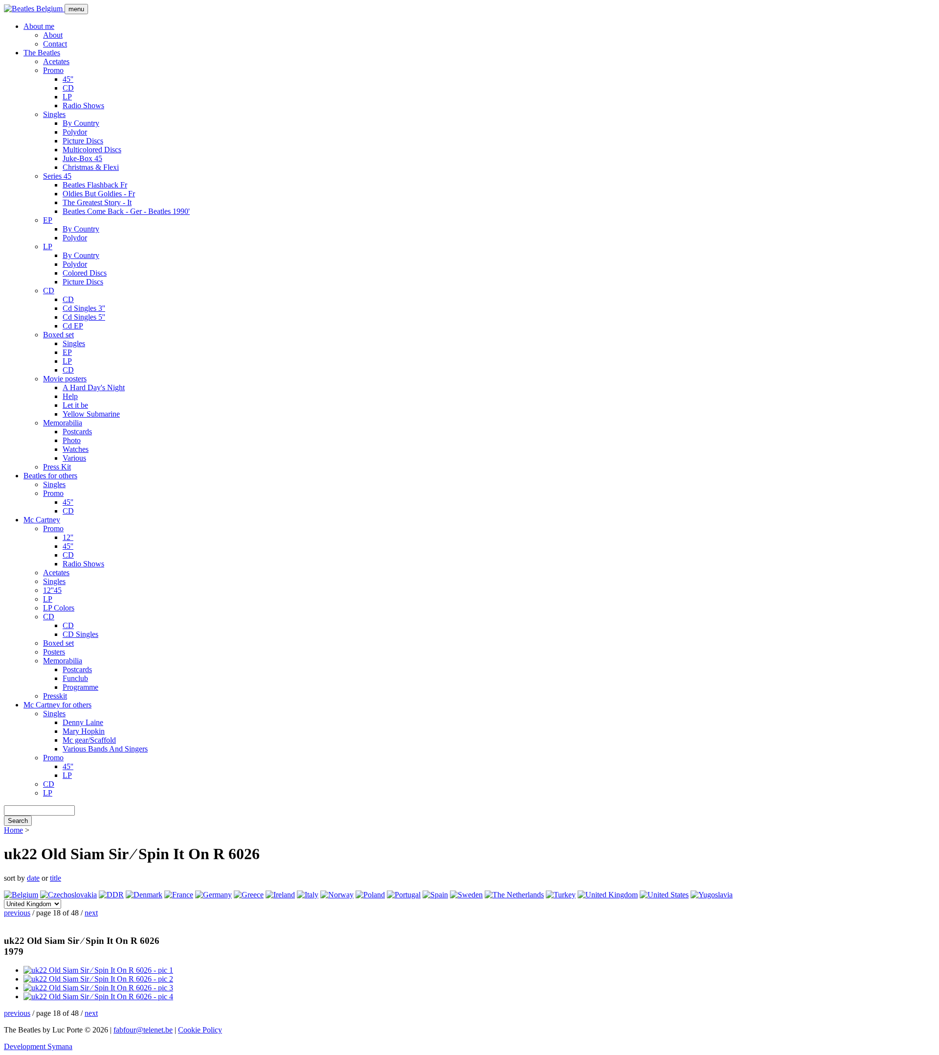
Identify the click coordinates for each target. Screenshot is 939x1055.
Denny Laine (83, 722)
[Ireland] (280, 895)
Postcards (77, 431)
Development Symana (38, 1046)
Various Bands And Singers (105, 749)
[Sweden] (466, 895)
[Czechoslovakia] (68, 895)
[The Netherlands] (514, 895)
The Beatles (41, 52)
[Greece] (249, 895)
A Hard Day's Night (94, 387)
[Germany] (213, 895)
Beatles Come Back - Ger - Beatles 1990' (126, 211)
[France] (178, 895)
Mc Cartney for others (57, 705)
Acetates (56, 61)
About (53, 35)
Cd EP (73, 326)
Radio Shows (83, 105)
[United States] (664, 895)
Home (13, 830)
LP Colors (58, 608)
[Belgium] (21, 895)
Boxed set (58, 334)
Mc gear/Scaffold (89, 740)
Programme (80, 687)
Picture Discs (83, 141)
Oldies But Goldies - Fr (99, 193)
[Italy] (307, 895)
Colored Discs (85, 273)
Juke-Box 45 (82, 158)
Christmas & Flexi (91, 167)
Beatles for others (50, 475)
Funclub (75, 678)
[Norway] (337, 895)
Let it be (75, 405)
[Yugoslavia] (712, 895)
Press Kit (57, 467)
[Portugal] (404, 895)
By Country (81, 123)
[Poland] (370, 895)
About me (38, 26)
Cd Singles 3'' (84, 308)
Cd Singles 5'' (84, 317)
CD (68, 88)
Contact (55, 44)
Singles (54, 114)
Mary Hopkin (84, 731)
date (33, 878)
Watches (76, 449)
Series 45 (57, 176)
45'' (68, 79)
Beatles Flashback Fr (95, 185)
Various (74, 458)
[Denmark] (144, 895)
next (91, 913)
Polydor (75, 132)
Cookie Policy (200, 1030)
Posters (54, 652)
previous (17, 913)
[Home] (34, 8)
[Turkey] (561, 895)
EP (47, 220)
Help (70, 396)
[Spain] (435, 895)
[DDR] (111, 895)
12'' (68, 537)
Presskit (55, 696)
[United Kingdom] (608, 895)
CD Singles (80, 634)
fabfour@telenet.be (143, 1030)
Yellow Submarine (91, 414)
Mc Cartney (41, 520)
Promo (53, 70)
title (55, 878)
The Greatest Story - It (97, 202)
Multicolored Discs (92, 149)
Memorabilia (62, 423)
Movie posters (65, 379)
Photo (72, 440)
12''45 (52, 590)
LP (67, 97)
